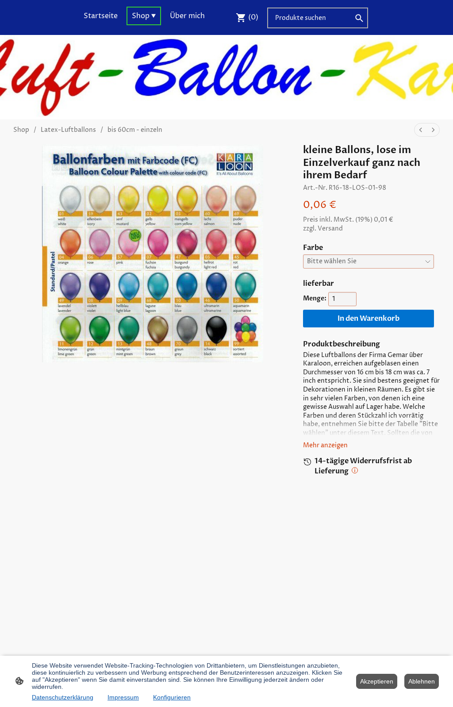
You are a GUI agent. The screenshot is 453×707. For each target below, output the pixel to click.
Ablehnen (421, 681)
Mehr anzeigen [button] (325, 445)
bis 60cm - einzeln (134, 130)
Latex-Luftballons (68, 130)
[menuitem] (421, 129)
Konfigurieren (172, 697)
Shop (21, 130)
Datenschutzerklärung (62, 697)
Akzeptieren (376, 681)
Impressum (123, 697)
